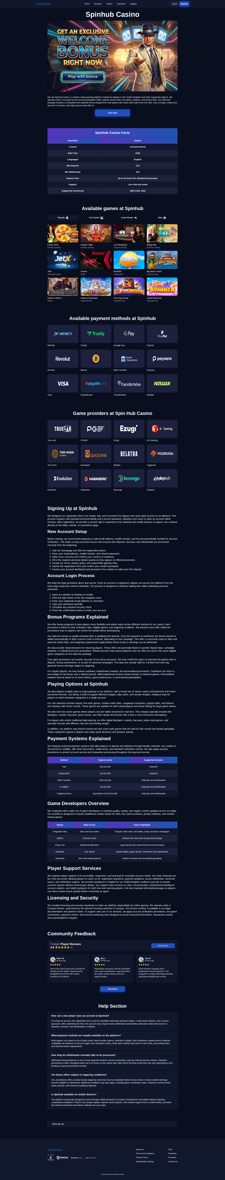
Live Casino (94, 218)
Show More (112, 989)
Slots (160, 218)
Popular (61, 218)
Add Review (163, 946)
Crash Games (127, 218)
